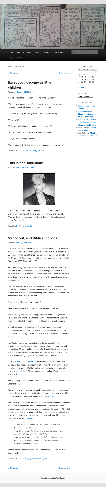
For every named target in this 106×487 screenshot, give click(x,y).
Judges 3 (30, 418)
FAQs (37, 52)
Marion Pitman (84, 111)
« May (82, 87)
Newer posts (64, 73)
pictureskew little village (27, 361)
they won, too (49, 396)
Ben (31, 92)
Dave (80, 106)
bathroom (28, 151)
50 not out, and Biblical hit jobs (32, 238)
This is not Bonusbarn (25, 162)
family (34, 151)
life (39, 151)
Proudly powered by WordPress (53, 478)
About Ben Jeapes (24, 52)
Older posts (13, 73)
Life (16, 151)
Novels (46, 52)
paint (42, 151)
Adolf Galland (21, 371)
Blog (10, 57)
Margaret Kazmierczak (87, 119)
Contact (19, 57)
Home (11, 52)
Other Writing (58, 52)
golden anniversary (37, 459)
